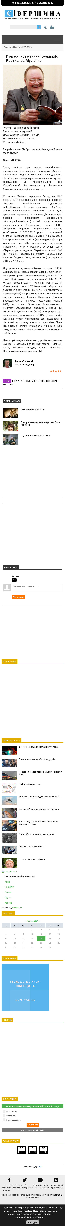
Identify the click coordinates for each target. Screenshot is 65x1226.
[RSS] (55, 1181)
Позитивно (11, 1111)
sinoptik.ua (17, 908)
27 (15, 947)
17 (50, 939)
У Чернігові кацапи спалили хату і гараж (39, 747)
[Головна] (32, 18)
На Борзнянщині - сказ (30, 784)
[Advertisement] (32, 471)
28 (23, 947)
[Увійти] (44, 28)
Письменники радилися (32, 409)
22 (32, 943)
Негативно (11, 1115)
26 (6, 947)
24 (50, 943)
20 (15, 943)
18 (59, 939)
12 (6, 939)
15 (32, 939)
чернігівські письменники (31, 381)
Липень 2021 (32, 921)
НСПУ (14, 381)
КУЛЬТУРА (27, 47)
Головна (7, 47)
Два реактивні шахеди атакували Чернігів (40, 797)
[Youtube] (40, 1181)
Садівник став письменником (35, 435)
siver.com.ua (56, 1195)
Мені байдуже (13, 1120)
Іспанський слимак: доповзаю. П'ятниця (39, 809)
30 (41, 947)
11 (59, 934)
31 (50, 947)
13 (15, 939)
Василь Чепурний (24, 361)
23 (41, 943)
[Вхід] (14, 580)
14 (23, 939)
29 (32, 947)
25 (59, 943)
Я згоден (32, 1222)
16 (41, 939)
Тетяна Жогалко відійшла (32, 859)
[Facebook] (9, 1181)
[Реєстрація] (52, 28)
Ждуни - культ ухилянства (32, 846)
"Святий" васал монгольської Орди (36, 834)
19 (6, 943)
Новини (17, 47)
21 (23, 943)
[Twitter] (24, 1181)
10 (50, 934)
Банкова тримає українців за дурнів (37, 759)
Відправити (18, 597)
